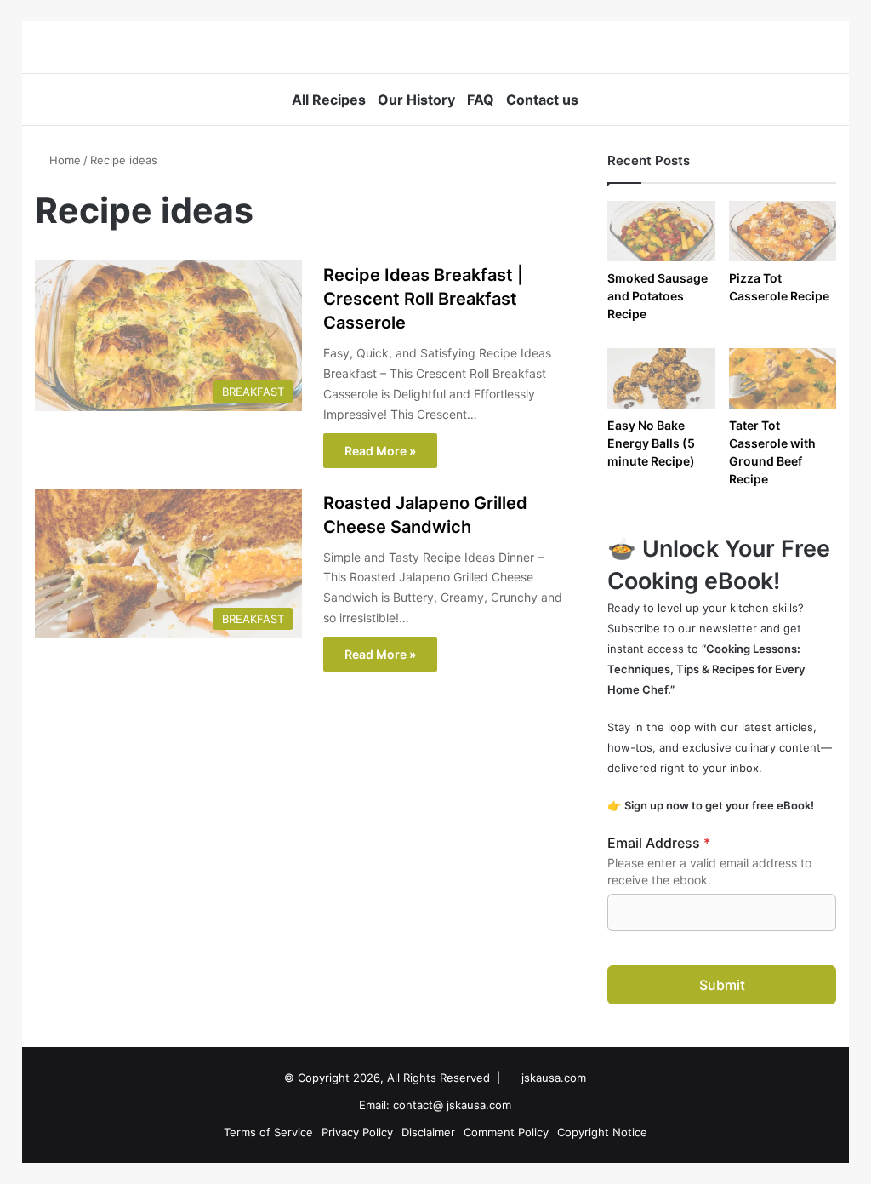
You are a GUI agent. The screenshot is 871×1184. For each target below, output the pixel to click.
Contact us (542, 99)
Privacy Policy (357, 1132)
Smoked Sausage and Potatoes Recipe (657, 296)
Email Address (658, 842)
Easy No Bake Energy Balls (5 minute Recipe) (651, 443)
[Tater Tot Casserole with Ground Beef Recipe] (783, 378)
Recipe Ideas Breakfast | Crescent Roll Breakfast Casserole (423, 299)
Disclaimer (428, 1132)
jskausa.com (553, 1077)
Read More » (380, 450)
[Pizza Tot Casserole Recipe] (783, 231)
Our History (416, 99)
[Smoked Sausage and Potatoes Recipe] (661, 231)
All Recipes (329, 99)
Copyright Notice (602, 1132)
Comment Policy (506, 1132)
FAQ (480, 99)
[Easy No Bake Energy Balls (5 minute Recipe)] (661, 378)
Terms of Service (268, 1132)
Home (63, 160)
